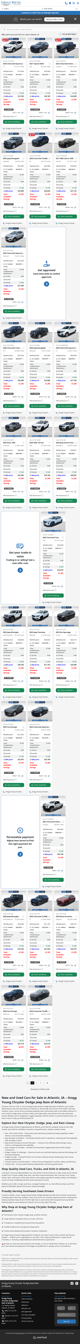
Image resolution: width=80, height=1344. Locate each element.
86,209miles (46, 66)
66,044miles (72, 445)
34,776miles (19, 1014)
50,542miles (72, 919)
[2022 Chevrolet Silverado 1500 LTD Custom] (66, 48)
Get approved (26, 1311)
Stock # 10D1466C (34, 61)
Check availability (14, 122)
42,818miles (46, 730)
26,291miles (46, 1014)
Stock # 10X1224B (34, 1008)
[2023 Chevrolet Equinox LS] (40, 711)
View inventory (26, 1299)
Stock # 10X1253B (34, 440)
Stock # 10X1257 (61, 629)
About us (24, 1305)
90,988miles (19, 351)
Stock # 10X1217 (34, 629)
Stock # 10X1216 (34, 724)
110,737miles (19, 66)
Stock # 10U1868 (34, 345)
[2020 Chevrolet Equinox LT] (13, 48)
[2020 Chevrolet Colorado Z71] (13, 332)
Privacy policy (26, 1318)
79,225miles (19, 256)
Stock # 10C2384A (48, 535)
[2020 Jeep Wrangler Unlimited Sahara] (13, 900)
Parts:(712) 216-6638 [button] (9, 1322)
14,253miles (46, 351)
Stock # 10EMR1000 (62, 345)
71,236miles (46, 635)
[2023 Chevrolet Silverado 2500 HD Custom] (53, 806)
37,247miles (59, 540)
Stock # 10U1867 (8, 156)
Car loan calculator (28, 1315)
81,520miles (19, 635)
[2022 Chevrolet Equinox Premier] (13, 237)
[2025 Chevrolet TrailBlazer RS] (40, 142)
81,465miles (46, 445)
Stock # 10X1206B (34, 156)
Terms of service (27, 1321)
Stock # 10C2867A (48, 819)
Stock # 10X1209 (34, 914)
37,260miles (46, 919)
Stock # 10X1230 (8, 629)
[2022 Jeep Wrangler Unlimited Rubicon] (13, 616)
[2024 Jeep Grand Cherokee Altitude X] (66, 427)
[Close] (75, 19)
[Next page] (52, 1083)
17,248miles (72, 66)
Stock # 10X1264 (8, 250)
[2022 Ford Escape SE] (13, 711)
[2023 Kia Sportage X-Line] (66, 616)
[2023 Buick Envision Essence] (66, 900)
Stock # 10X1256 (8, 724)
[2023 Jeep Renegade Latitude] (13, 142)
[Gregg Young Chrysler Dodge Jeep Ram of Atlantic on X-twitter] (76, 1283)
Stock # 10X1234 (61, 914)
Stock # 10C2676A (61, 156)
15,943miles (19, 730)
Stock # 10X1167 (8, 1008)
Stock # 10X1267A (8, 61)
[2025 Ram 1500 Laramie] (13, 427)
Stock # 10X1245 (8, 914)
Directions (25, 1302)
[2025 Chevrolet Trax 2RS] (53, 521)
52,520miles (72, 635)
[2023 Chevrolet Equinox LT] (66, 332)
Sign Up (66, 1321)
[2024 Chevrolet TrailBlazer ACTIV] (40, 995)
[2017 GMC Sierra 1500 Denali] (66, 142)
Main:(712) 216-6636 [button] (9, 1312)
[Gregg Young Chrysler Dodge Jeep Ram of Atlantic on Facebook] (71, 1283)
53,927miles (72, 351)
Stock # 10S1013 (61, 61)
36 (47, 1083)
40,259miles (46, 161)
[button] (66, 3)
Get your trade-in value (54, 19)
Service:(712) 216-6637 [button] (10, 1317)
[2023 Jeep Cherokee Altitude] (40, 616)
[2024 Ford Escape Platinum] (13, 995)
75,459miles (19, 919)
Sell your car (26, 1308)
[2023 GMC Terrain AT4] (40, 427)
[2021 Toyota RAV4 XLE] (40, 48)
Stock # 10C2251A (8, 440)
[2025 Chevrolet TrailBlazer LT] (40, 900)
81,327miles (72, 161)
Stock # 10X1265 (61, 440)
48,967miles (59, 825)
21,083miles (19, 445)
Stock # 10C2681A (8, 345)
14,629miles (19, 161)
